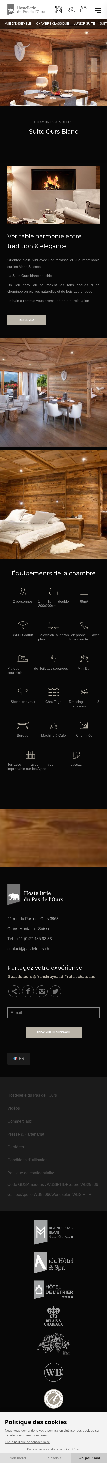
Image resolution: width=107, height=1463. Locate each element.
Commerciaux (19, 1121)
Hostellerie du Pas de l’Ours (32, 1095)
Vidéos (13, 1108)
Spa (71, 9)
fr (21, 1058)
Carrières (15, 1147)
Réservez (26, 320)
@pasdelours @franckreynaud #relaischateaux (53, 971)
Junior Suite (84, 23)
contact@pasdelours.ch (28, 949)
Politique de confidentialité (30, 1173)
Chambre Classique (52, 23)
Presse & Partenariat (25, 1134)
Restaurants (59, 9)
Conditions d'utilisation (27, 1160)
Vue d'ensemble (18, 23)
